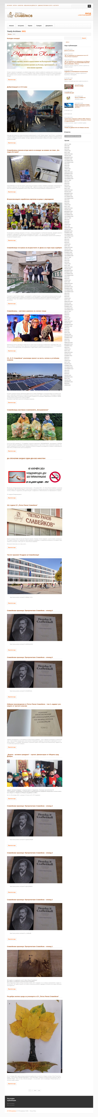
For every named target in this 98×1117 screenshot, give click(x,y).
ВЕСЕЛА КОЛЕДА (79, 85)
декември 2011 (68, 376)
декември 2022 (68, 211)
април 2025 (67, 168)
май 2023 (66, 203)
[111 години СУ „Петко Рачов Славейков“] (34, 522)
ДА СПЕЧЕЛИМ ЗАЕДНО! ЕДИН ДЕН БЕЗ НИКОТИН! (26, 458)
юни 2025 (66, 165)
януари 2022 (67, 229)
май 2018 (66, 296)
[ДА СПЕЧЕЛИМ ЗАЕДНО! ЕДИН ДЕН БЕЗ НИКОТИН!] (34, 473)
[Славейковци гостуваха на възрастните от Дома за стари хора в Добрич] (34, 272)
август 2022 (67, 217)
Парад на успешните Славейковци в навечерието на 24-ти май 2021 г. (82, 106)
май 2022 (66, 222)
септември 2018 (68, 291)
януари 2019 (67, 285)
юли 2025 (66, 163)
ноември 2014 (68, 345)
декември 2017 (68, 304)
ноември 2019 (68, 272)
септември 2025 (68, 162)
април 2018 (67, 298)
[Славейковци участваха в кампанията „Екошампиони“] (34, 426)
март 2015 (67, 340)
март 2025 (67, 170)
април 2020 (67, 263)
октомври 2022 (68, 214)
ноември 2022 (68, 213)
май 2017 (66, 316)
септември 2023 (68, 198)
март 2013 (67, 362)
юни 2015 (66, 339)
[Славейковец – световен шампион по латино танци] (34, 327)
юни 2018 (66, 295)
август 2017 (67, 311)
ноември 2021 (68, 232)
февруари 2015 (68, 342)
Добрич (67, 42)
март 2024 (67, 188)
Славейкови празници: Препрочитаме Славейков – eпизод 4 (30, 806)
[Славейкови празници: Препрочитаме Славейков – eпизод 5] (34, 674)
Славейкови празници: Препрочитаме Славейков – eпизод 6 (30, 610)
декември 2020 (68, 250)
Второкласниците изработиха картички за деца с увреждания (30, 199)
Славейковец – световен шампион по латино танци (26, 311)
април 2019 (67, 280)
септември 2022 (68, 216)
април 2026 (67, 150)
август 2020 (67, 257)
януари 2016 (67, 334)
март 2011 (67, 378)
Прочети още (12, 79)
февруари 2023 (68, 208)
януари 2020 (67, 268)
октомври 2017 (68, 308)
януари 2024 (67, 191)
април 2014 (67, 349)
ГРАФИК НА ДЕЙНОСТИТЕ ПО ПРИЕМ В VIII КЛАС (76, 127)
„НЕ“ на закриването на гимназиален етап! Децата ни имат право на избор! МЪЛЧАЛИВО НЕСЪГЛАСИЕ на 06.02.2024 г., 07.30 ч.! (77, 62)
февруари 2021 (68, 247)
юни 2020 (66, 260)
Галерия (39, 25)
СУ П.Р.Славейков (11, 1111)
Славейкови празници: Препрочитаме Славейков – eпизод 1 (30, 946)
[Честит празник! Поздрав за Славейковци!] (34, 576)
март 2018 (67, 299)
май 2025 (66, 167)
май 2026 (66, 149)
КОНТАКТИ (56, 5)
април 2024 (67, 186)
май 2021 (66, 242)
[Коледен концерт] (34, 55)
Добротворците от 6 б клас (17, 87)
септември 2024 (68, 178)
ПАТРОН (15, 5)
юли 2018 (66, 293)
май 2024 (66, 185)
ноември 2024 (68, 175)
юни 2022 (66, 221)
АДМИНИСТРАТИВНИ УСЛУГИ (45, 5)
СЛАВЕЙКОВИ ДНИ (69, 92)
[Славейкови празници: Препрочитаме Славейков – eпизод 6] (34, 627)
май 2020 (66, 262)
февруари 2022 (68, 227)
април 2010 (67, 385)
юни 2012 (66, 372)
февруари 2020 (68, 267)
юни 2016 (66, 329)
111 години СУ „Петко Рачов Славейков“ (22, 505)
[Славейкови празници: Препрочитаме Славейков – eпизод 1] (34, 963)
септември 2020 (68, 255)
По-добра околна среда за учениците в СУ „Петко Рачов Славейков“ (33, 996)
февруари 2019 (68, 283)
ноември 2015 (68, 337)
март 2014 (67, 350)
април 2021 (67, 244)
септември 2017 (68, 309)
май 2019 (66, 278)
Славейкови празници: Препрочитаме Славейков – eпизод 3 (30, 853)
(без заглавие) (10, 1103)
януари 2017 (67, 322)
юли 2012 (66, 370)
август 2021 (67, 237)
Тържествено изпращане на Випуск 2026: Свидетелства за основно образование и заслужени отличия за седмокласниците (77, 120)
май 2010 (66, 383)
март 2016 (67, 332)
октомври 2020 (68, 254)
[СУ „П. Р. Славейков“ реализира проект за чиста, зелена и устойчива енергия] (34, 376)
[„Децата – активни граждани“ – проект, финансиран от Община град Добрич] (34, 773)
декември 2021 (68, 231)
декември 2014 (68, 344)
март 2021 (67, 245)
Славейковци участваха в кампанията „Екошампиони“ (28, 410)
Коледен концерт (13, 38)
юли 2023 (66, 199)
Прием (30, 25)
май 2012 (66, 373)
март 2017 (67, 319)
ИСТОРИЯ (9, 5)
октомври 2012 (68, 367)
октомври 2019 (68, 273)
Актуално (21, 25)
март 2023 (67, 206)
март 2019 (67, 281)
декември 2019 (68, 270)
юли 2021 (66, 239)
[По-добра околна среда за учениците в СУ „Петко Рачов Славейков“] (34, 1036)
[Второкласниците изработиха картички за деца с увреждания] (34, 216)
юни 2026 (66, 147)
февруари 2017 (68, 321)
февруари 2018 (68, 301)
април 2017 (67, 317)
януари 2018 (67, 303)
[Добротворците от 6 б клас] (34, 111)
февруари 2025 (68, 172)
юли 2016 (66, 327)
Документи (49, 25)
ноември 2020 (68, 252)
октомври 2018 (68, 290)
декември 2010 (68, 381)
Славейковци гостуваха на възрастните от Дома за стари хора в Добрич (34, 247)
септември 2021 (68, 236)
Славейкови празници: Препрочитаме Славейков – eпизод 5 (30, 657)
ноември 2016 (68, 326)
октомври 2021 (68, 234)
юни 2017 (66, 314)
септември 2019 (68, 275)
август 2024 (67, 180)
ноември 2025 (68, 158)
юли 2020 (66, 258)
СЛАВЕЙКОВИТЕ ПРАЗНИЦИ (72, 136)
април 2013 (67, 360)
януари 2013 (67, 363)
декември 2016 (68, 324)
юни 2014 (66, 347)
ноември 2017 (68, 306)
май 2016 (66, 331)
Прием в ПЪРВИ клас (80, 97)
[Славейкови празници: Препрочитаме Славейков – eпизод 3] (34, 869)
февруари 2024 (68, 190)
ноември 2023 (68, 195)
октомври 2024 (68, 177)
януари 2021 (67, 249)
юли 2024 (66, 181)
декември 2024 (68, 173)
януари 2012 (67, 375)
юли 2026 (66, 145)
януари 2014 (67, 354)
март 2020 (67, 265)
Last (39, 1090)
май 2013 (66, 358)
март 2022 (67, 226)
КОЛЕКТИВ (20, 5)
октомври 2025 (68, 160)
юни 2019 (66, 277)
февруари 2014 (68, 352)
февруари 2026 (68, 154)
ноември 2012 (68, 365)
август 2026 (67, 144)
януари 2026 (67, 155)
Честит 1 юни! (68, 79)
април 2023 (67, 204)
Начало (11, 25)
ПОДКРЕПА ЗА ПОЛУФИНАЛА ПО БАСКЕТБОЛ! (76, 71)
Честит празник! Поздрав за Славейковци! (23, 555)
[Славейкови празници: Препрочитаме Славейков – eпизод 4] (34, 822)
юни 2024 (66, 183)
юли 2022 (66, 219)
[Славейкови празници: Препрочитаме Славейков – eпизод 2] (34, 916)
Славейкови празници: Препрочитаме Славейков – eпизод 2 (30, 899)
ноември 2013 (68, 355)
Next (35, 1090)
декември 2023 (68, 193)
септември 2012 (68, 368)
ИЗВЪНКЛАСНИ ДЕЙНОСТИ (30, 5)
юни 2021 (66, 240)
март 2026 (67, 152)
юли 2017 (66, 313)
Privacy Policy (33, 1111)
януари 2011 (67, 380)
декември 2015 (68, 336)
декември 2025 (68, 157)
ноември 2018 (68, 288)
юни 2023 (66, 201)
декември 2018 (68, 286)
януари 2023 (67, 209)
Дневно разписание (69, 50)
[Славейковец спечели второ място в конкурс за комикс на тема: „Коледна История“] (34, 169)
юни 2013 (66, 357)
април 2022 (67, 224)
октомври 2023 (68, 196)
